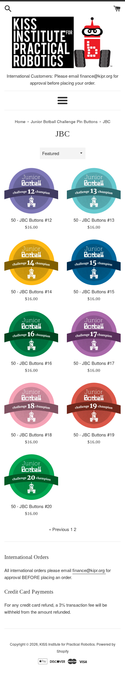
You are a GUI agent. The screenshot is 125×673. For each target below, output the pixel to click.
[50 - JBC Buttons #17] (94, 334)
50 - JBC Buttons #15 (94, 291)
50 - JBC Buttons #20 (31, 506)
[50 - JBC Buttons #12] (31, 191)
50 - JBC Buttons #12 (31, 220)
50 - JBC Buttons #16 (31, 363)
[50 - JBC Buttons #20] (31, 477)
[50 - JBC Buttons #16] (31, 334)
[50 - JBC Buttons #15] (94, 262)
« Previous (59, 529)
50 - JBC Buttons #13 (94, 220)
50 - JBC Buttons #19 (94, 434)
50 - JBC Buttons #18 (31, 434)
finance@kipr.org (89, 570)
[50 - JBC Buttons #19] (94, 405)
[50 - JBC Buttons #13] (94, 191)
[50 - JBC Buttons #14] (31, 262)
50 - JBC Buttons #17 (94, 363)
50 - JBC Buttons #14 (31, 291)
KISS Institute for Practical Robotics (67, 644)
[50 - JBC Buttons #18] (31, 405)
